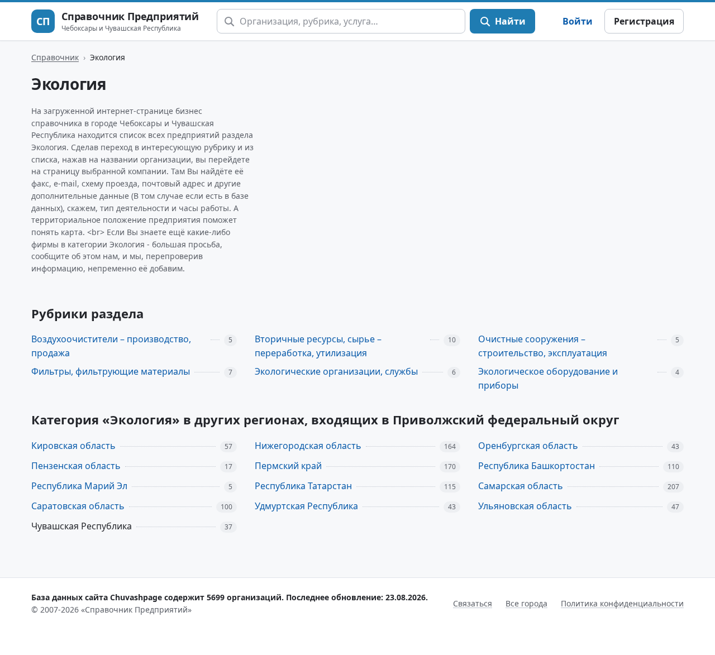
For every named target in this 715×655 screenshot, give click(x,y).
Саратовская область (78, 506)
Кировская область (73, 445)
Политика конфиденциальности (622, 603)
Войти (578, 21)
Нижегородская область (308, 445)
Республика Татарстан (303, 486)
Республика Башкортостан (536, 466)
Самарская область (520, 486)
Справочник (55, 57)
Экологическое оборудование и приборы (548, 378)
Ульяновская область (525, 506)
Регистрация (644, 21)
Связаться (472, 603)
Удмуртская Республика (306, 506)
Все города (526, 603)
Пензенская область (76, 466)
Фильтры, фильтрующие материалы (110, 371)
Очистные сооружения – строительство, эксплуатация (542, 346)
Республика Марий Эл (79, 486)
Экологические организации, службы (336, 371)
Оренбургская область (528, 445)
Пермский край (288, 466)
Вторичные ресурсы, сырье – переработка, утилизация (318, 346)
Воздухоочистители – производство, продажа (111, 346)
